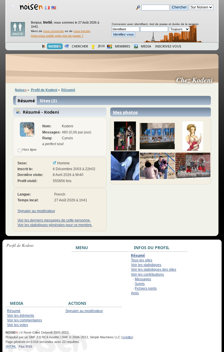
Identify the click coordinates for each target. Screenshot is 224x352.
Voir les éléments (20, 316)
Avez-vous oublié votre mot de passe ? (57, 35)
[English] (53, 7)
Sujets (140, 284)
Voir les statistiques (146, 265)
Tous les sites (141, 260)
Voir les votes (17, 325)
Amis (135, 293)
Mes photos (125, 112)
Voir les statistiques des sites (153, 269)
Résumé (26, 100)
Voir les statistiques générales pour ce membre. (55, 225)
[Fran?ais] (47, 7)
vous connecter (53, 31)
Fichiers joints (146, 288)
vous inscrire (82, 31)
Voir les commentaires (24, 320)
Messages (143, 279)
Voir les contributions (147, 274)
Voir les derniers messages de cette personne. (54, 220)
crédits (127, 337)
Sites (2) (48, 100)
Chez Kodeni (197, 79)
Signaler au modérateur (36, 211)
